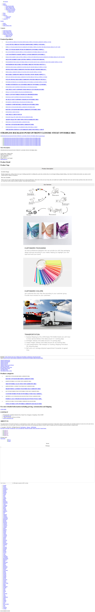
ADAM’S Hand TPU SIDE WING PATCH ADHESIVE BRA (22, 119)
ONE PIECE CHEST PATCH (14, 114)
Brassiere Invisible (28, 428)
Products (5, 4)
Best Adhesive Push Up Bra (6, 367)
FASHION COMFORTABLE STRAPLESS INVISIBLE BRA (22, 104)
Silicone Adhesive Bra (10, 8)
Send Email (3, 438)
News (4, 13)
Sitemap (28, 427)
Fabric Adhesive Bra (10, 7)
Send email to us (4, 159)
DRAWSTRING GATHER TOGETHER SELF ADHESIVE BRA (23, 388)
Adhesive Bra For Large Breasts (7, 365)
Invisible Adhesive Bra (5, 368)
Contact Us (5, 18)
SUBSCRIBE (3, 409)
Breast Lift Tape (11, 10)
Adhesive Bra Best (4, 362)
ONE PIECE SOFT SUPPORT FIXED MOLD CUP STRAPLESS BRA (25, 89)
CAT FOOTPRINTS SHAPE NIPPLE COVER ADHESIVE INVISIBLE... (25, 54)
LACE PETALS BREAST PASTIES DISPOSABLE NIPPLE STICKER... (25, 44)
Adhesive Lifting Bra (5, 366)
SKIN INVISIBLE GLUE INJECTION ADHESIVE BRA (21, 383)
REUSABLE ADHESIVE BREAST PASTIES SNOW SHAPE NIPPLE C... (26, 74)
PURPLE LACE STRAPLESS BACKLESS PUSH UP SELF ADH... (24, 398)
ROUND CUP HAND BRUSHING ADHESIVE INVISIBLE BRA (23, 109)
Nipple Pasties (43, 428)
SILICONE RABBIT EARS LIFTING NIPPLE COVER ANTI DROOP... (25, 59)
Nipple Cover (11, 11)
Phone (9, 439)
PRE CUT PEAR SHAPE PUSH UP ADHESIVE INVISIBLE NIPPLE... (25, 49)
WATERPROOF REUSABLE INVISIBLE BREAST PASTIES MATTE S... (26, 64)
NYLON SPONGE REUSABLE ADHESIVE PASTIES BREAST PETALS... (26, 79)
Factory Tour (8, 16)
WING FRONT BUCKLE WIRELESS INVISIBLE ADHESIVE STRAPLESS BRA (23, 356)
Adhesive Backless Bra (5, 360)
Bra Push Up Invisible (5, 428)
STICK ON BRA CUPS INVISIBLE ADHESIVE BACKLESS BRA (24, 403)
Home (4, 3)
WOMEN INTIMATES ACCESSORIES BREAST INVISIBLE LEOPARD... (26, 84)
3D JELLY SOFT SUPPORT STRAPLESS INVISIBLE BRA (22, 99)
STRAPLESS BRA (10, 6)
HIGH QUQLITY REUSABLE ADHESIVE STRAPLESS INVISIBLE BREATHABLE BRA (23, 358)
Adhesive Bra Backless (5, 361)
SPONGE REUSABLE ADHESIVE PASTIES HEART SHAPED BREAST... (26, 69)
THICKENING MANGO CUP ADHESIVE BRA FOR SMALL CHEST (25, 129)
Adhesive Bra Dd (4, 363)
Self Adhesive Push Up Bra (6, 370)
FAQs (4, 14)
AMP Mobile (33, 427)
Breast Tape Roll (36, 428)
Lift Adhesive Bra (4, 369)
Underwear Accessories (10, 9)
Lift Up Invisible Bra (20, 428)
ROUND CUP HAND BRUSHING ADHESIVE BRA (20, 124)
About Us (5, 15)
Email (9, 441)
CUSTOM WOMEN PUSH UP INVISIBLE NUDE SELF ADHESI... (24, 393)
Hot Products (23, 427)
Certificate (8, 17)
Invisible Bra (12, 428)
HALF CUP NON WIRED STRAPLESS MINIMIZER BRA (22, 94)
